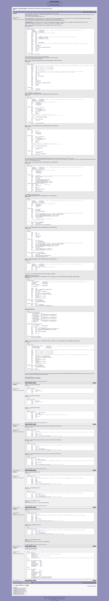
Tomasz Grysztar (54, 598)
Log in (61, 5)
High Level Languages (22, 8)
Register (57, 4)
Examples (58, 597)
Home (51, 4)
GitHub (60, 598)
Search (54, 4)
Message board (63, 597)
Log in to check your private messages (53, 5)
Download (49, 597)
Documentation (53, 597)
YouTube (63, 598)
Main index (45, 597)
